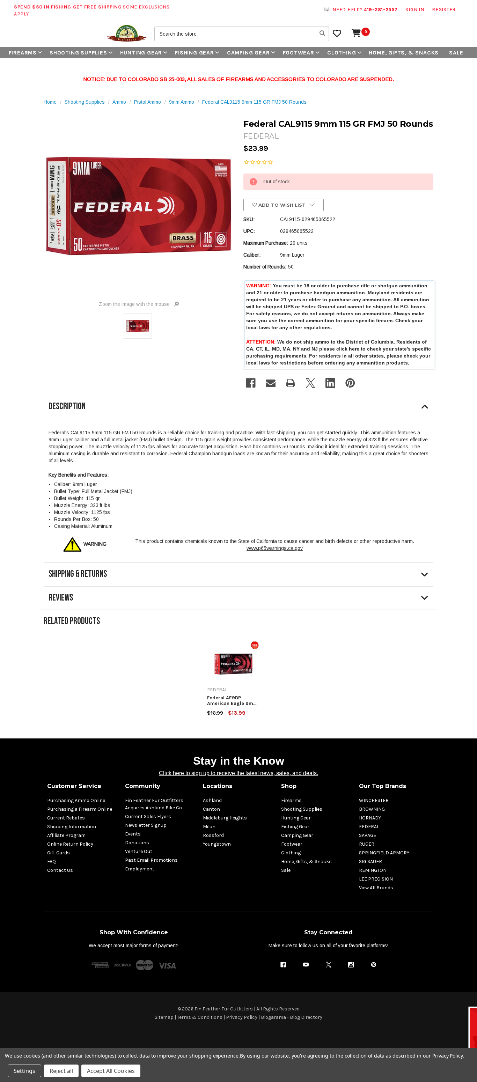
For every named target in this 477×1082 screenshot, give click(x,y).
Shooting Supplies (78, 52)
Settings (24, 1071)
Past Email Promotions (151, 860)
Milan (209, 827)
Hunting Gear (141, 52)
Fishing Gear (194, 52)
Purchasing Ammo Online (76, 800)
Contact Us (60, 870)
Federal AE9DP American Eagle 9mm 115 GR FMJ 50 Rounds (232, 700)
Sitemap (164, 1017)
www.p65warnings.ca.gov (275, 548)
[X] (310, 383)
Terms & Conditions (199, 1017)
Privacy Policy (241, 1017)
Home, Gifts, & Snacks (404, 52)
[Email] (270, 383)
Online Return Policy (70, 844)
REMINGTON (373, 870)
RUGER (366, 844)
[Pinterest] (350, 383)
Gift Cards (58, 853)
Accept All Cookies (111, 1071)
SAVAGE (367, 835)
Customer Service (74, 786)
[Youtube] (306, 964)
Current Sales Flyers (148, 816)
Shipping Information (71, 827)
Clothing (341, 52)
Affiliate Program (66, 835)
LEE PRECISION (376, 879)
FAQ (51, 861)
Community (142, 786)
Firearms (23, 52)
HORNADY (370, 818)
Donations (137, 843)
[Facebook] (250, 383)
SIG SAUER (370, 861)
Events (133, 834)
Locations (217, 786)
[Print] (290, 383)
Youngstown (217, 844)
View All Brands (376, 888)
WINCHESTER (374, 800)
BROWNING (372, 809)
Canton (211, 809)
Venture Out (138, 851)
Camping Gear (248, 52)
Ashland (212, 800)
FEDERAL (369, 827)
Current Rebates (66, 818)
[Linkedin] (330, 383)
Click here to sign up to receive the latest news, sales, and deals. (238, 773)
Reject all (61, 1071)
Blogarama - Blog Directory (291, 1017)
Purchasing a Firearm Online (79, 809)
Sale (456, 52)
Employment (139, 869)
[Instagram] (351, 964)
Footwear (298, 52)
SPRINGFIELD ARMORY (384, 853)
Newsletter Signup (146, 825)
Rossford (213, 835)
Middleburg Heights (225, 818)
